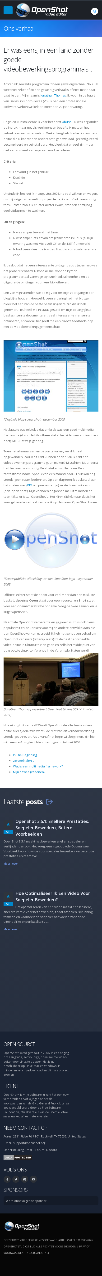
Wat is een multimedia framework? (38, 766)
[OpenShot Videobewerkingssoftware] (21, 1226)
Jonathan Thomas (53, 95)
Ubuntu (67, 122)
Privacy (84, 1246)
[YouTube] (33, 1179)
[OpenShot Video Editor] (41, 10)
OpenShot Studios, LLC (19, 1246)
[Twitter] (15, 1179)
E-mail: (28, 1150)
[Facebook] (7, 1179)
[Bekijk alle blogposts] (49, 801)
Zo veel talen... (23, 760)
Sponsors (16, 1189)
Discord (51, 1150)
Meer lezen (11, 863)
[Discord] (24, 1179)
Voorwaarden (13, 1253)
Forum (39, 1150)
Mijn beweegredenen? (29, 772)
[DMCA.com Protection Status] (18, 1157)
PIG (29, 485)
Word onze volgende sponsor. (26, 1201)
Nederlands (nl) (38, 1253)
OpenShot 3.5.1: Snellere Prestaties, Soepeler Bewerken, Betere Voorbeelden (52, 827)
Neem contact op (25, 1127)
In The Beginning (25, 755)
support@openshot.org (29, 1143)
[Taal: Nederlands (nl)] (94, 11)
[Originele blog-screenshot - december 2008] (51, 375)
